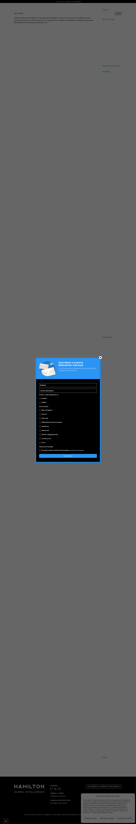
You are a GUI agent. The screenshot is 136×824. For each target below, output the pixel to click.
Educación (45, 418)
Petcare (44, 414)
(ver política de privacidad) (76, 450)
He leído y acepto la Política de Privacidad (63, 450)
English (44, 402)
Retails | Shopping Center (50, 434)
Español (44, 398)
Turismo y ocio (46, 438)
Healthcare (45, 426)
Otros (43, 442)
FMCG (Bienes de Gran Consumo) (52, 422)
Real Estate (45, 430)
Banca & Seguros (47, 410)
